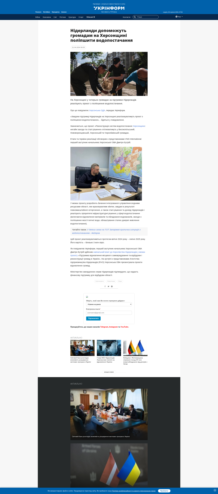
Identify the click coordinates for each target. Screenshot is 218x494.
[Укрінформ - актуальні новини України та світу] (109, 8)
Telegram (104, 327)
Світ (55, 17)
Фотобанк (46, 12)
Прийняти (164, 491)
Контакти (126, 17)
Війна (37, 17)
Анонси (64, 12)
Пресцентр (55, 12)
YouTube (124, 327)
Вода (120, 281)
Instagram (113, 327)
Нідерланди (111, 281)
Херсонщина (99, 281)
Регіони (63, 17)
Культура (72, 17)
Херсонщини (139, 126)
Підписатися (93, 318)
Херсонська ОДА (97, 110)
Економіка (47, 17)
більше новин (109, 372)
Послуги (38, 12)
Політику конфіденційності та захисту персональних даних (134, 491)
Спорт (81, 17)
